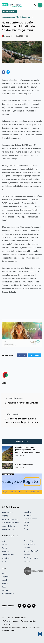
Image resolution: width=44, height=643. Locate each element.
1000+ (36, 355)
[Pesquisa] (35, 5)
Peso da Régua (29, 541)
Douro (4, 573)
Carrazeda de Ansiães (9, 519)
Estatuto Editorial (20, 618)
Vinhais (26, 529)
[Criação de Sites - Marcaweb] (40, 634)
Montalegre (6, 558)
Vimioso (26, 526)
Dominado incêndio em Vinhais (21, 402)
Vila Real (27, 561)
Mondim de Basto (9, 11)
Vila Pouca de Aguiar (31, 558)
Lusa (8, 36)
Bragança (5, 516)
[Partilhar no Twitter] (8, 72)
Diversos (5, 583)
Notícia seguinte (12, 414)
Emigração (5, 577)
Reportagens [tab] (22, 441)
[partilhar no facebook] (3, 72)
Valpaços (27, 554)
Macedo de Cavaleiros (9, 526)
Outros (4, 587)
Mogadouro (28, 515)
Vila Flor (26, 522)
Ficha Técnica (6, 618)
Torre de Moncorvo (30, 519)
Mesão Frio (5, 551)
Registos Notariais (8, 594)
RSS (10, 624)
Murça (4, 562)
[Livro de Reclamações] (34, 570)
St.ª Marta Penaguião (31, 551)
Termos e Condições (28, 621)
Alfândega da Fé (7, 512)
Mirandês (5, 580)
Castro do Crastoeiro (24, 464)
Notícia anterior (16, 398)
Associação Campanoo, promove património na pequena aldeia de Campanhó (28, 449)
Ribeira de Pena (29, 544)
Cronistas (5, 590)
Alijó (3, 541)
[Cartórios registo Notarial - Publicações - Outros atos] (22, 484)
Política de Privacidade (11, 621)
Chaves (4, 548)
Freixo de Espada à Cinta (10, 523)
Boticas (4, 544)
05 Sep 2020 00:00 (21, 36)
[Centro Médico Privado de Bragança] (22, 334)
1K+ (23, 355)
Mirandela (27, 512)
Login (5, 624)
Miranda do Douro (8, 529)
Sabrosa (27, 548)
